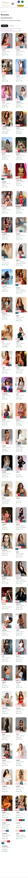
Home (2, 11)
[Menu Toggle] (12, 3)
